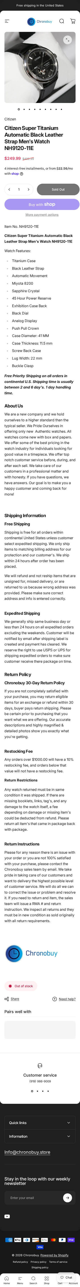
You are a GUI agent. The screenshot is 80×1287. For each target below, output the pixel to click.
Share (15, 999)
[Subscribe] (67, 1197)
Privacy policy (38, 1261)
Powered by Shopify (54, 1255)
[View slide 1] (32, 1091)
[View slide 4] (48, 1091)
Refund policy (20, 1261)
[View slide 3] (42, 1091)
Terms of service (58, 1261)
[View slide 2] (37, 1091)
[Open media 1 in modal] (67, 39)
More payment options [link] (42, 214)
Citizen (10, 119)
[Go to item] (18, 109)
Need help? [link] (67, 999)
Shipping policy (40, 1267)
